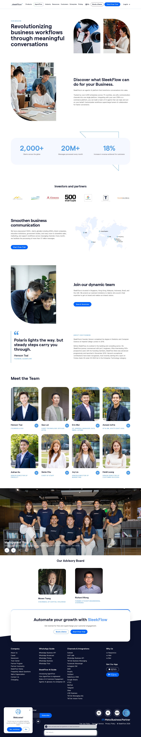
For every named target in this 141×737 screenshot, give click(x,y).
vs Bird (108, 658)
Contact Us (15, 677)
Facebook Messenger (75, 663)
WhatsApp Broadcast (46, 655)
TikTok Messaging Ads (75, 696)
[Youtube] (38, 721)
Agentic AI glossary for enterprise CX (52, 682)
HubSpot (70, 674)
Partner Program (17, 663)
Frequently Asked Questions (21, 672)
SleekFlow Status (17, 669)
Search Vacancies (82, 304)
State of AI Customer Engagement (51, 679)
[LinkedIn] (36, 426)
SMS (69, 669)
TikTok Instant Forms (74, 698)
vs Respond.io (111, 653)
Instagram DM (72, 666)
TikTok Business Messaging (77, 661)
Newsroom (15, 658)
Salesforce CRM (73, 677)
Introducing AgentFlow (47, 674)
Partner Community (17, 666)
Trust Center (15, 661)
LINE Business (72, 693)
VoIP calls (70, 655)
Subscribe (45, 715)
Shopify (70, 672)
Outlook (70, 653)
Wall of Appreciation (18, 674)
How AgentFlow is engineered (49, 676)
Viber (69, 690)
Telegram (70, 688)
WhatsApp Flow (44, 663)
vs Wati (108, 655)
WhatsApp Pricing (45, 658)
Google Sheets (72, 680)
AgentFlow (38, 4)
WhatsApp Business (46, 661)
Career (13, 655)
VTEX (69, 682)
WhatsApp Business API (47, 653)
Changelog (14, 680)
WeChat (70, 685)
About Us (14, 653)
